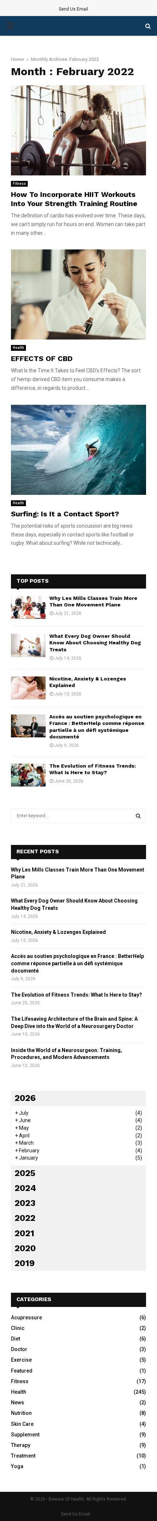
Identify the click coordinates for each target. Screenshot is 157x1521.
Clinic (17, 1328)
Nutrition (21, 1413)
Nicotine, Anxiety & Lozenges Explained (58, 932)
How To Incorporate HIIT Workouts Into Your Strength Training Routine (74, 199)
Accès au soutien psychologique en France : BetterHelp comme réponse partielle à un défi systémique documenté (77, 963)
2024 (25, 1188)
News (17, 1402)
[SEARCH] (138, 815)
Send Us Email (73, 9)
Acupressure (26, 1317)
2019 (25, 1263)
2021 (24, 1233)
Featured (21, 1371)
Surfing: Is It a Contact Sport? (65, 513)
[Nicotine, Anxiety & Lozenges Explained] (28, 687)
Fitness (19, 184)
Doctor (19, 1349)
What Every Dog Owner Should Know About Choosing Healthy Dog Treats (95, 642)
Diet (15, 1339)
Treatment (23, 1456)
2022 (25, 1218)
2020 (25, 1248)
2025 (25, 1173)
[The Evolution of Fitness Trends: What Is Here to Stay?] (28, 775)
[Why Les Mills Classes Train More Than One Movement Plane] (28, 607)
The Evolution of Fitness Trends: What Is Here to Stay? (76, 995)
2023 (25, 1203)
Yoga (17, 1466)
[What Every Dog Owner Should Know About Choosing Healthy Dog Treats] (28, 645)
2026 (25, 1098)
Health (18, 348)
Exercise (21, 1360)
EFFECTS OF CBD (42, 358)
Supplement (25, 1434)
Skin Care (22, 1424)
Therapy (20, 1445)
